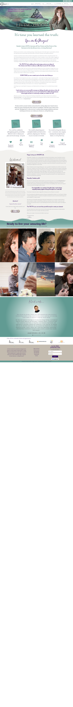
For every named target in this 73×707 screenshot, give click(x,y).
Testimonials (36, 351)
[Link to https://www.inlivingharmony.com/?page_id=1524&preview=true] (11, 142)
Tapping (21, 144)
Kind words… (36, 302)
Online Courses (36, 346)
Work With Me (36, 349)
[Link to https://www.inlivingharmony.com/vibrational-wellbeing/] (31, 142)
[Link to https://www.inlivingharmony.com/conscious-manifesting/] (52, 142)
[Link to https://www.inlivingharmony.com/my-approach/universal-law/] (62, 140)
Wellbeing (31, 146)
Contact (36, 352)
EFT (21, 143)
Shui (42, 144)
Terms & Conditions (45, 358)
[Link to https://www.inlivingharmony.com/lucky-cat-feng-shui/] (42, 140)
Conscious (52, 145)
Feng (41, 143)
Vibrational (31, 145)
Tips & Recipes (36, 348)
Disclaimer (49, 358)
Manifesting (52, 146)
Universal (62, 143)
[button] (70, 4)
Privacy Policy (40, 358)
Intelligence (10, 146)
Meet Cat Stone (36, 345)
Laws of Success (62, 144)
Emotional (10, 145)
